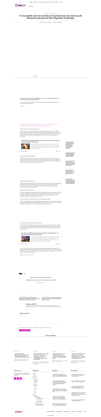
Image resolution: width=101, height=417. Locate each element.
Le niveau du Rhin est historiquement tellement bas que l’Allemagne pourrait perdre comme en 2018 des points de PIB (22, 355)
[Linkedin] (26, 308)
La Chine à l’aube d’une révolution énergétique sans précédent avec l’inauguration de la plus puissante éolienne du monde (52, 298)
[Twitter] (18, 378)
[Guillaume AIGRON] (21, 306)
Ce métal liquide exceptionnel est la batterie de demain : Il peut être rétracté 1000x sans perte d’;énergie (39, 124)
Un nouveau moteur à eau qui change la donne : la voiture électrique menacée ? (78, 381)
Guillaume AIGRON (47, 22)
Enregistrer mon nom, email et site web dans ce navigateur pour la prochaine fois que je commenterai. (35, 327)
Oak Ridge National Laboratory (28, 254)
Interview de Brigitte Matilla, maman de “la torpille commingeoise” (79, 400)
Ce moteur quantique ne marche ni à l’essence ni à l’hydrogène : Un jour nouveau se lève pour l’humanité (78, 387)
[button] (49, 9)
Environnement (53, 13)
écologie (24, 273)
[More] (66, 76)
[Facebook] (15, 378)
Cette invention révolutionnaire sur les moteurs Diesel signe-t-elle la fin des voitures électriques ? (78, 375)
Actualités (47, 13)
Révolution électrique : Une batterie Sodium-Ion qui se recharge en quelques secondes (36, 126)
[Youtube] (21, 378)
